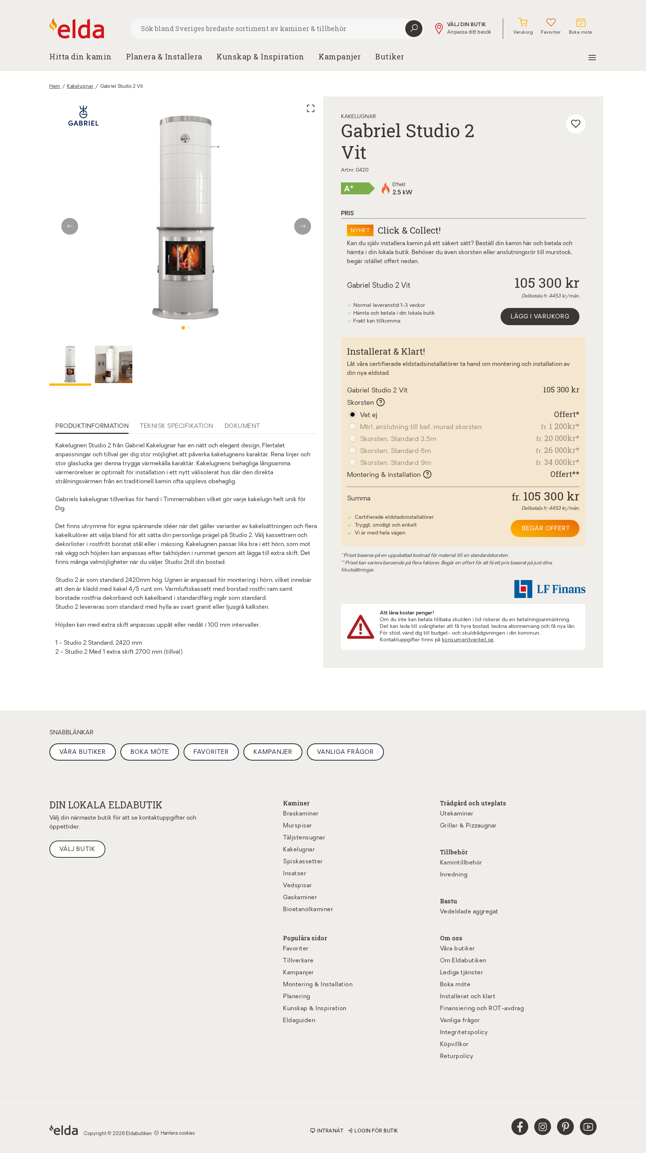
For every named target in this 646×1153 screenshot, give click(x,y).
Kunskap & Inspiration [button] (260, 56)
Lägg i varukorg (540, 317)
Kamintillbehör (461, 863)
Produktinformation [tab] (92, 426)
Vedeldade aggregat (469, 912)
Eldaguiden (299, 1021)
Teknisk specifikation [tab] (176, 426)
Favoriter (211, 752)
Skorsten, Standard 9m (395, 463)
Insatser (294, 874)
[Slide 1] (183, 327)
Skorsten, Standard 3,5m (398, 439)
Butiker (389, 56)
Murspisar (297, 826)
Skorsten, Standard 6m (395, 451)
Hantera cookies (178, 1133)
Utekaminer (457, 814)
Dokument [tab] (242, 426)
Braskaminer (301, 814)
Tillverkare (298, 961)
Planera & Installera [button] (164, 56)
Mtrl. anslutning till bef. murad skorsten (421, 427)
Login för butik (376, 1131)
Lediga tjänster (461, 973)
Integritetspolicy (464, 1033)
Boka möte (149, 752)
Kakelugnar (80, 86)
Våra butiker (82, 752)
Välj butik (77, 850)
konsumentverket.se (468, 640)
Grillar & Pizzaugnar (468, 826)
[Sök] (413, 28)
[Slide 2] (189, 327)
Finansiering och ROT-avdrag (482, 1009)
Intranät (330, 1131)
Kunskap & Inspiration (315, 1009)
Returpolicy (457, 1057)
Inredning (454, 875)
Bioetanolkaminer (308, 910)
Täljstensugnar (304, 838)
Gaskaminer (300, 898)
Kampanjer (340, 56)
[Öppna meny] (592, 56)
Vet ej (368, 415)
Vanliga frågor (345, 752)
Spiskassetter (303, 862)
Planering (296, 997)
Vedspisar (297, 886)
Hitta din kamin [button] (80, 56)
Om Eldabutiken (463, 961)
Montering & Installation (318, 985)
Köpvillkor (454, 1045)
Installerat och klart (468, 997)
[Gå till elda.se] (86, 28)
